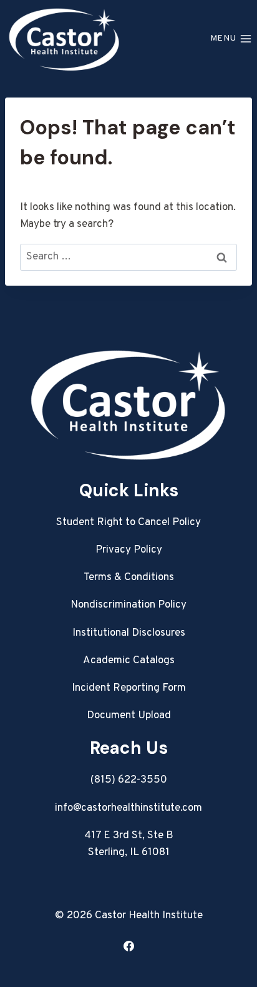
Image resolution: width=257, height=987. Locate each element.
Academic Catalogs (129, 661)
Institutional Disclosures (128, 633)
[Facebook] (128, 945)
